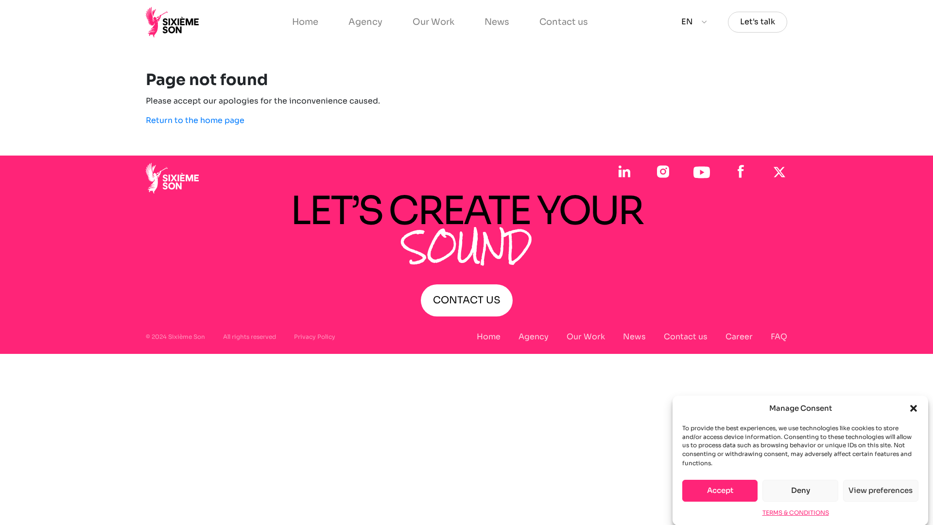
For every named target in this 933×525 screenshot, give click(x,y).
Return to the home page (195, 120)
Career (739, 337)
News (496, 22)
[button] (913, 408)
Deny (800, 490)
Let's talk (757, 22)
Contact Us (467, 300)
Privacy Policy (314, 336)
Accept (720, 490)
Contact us (563, 22)
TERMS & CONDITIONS (795, 512)
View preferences (880, 490)
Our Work (433, 22)
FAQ (779, 337)
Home (305, 22)
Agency (365, 22)
